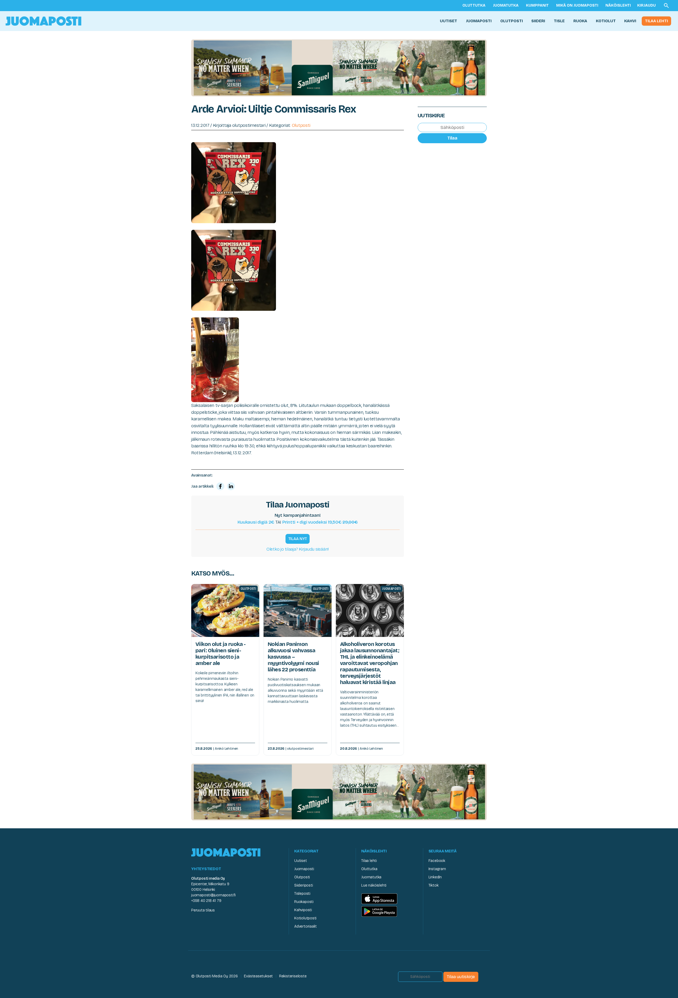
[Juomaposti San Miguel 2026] (339, 67)
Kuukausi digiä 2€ (256, 522)
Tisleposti (302, 893)
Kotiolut (606, 21)
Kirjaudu (646, 5)
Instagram (437, 869)
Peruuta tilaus (203, 910)
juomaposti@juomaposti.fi (213, 895)
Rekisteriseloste (293, 976)
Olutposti (511, 21)
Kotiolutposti (305, 918)
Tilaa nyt (297, 538)
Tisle (559, 21)
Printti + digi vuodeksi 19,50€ (320, 522)
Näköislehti (618, 5)
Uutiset (448, 21)
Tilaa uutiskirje (461, 976)
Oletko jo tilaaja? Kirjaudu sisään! (297, 549)
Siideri (538, 21)
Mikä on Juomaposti (577, 5)
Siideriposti (303, 885)
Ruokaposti (304, 902)
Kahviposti (303, 910)
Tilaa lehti (656, 21)
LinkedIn (435, 877)
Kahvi (630, 21)
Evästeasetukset (258, 976)
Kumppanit (537, 5)
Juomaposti (479, 21)
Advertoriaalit (305, 926)
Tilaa (452, 138)
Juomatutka (506, 5)
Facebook (437, 860)
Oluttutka (473, 5)
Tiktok (434, 885)
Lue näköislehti (373, 885)
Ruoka (580, 21)
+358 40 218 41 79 (206, 900)
